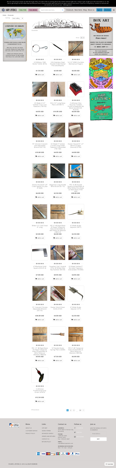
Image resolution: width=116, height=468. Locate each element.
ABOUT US (29, 428)
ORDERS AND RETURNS (48, 436)
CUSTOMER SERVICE (31, 431)
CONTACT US (45, 439)
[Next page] (83, 410)
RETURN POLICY (46, 441)
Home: (5, 15)
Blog (85, 10)
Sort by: (7, 18)
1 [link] (67, 410)
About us (91, 10)
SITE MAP (44, 428)
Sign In (99, 10)
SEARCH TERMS (46, 431)
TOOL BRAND (33, 10)
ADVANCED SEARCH (47, 433)
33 (80, 410)
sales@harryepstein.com (65, 443)
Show (77, 37)
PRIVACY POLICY (30, 433)
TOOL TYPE (22, 10)
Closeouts (69, 10)
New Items (78, 10)
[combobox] (50, 10)
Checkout (107, 10)
